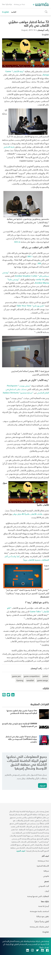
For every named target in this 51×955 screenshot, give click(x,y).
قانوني (46, 876)
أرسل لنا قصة (43, 906)
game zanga (42, 680)
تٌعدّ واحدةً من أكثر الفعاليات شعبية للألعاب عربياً (27, 558)
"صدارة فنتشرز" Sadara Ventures (18, 393)
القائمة (13, 12)
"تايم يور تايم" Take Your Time (31, 306)
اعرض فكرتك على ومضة (39, 926)
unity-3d (40, 279)
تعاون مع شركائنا (42, 916)
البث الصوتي (44, 886)
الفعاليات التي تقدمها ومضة (38, 896)
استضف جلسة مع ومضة (39, 911)
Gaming (19, 680)
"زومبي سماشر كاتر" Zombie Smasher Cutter (25, 274)
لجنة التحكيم (9, 147)
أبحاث (47, 891)
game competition (32, 676)
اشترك (42, 785)
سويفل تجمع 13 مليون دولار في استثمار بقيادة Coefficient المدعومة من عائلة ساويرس (21, 739)
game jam (16, 676)
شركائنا (46, 871)
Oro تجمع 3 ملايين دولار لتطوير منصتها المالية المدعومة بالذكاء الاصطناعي (22, 712)
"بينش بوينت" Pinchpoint (19, 386)
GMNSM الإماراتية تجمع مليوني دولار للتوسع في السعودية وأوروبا (19, 725)
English (5, 12)
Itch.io (17, 242)
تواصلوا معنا (7, 4)
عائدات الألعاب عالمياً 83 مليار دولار (27, 514)
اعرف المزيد (20, 851)
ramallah (30, 680)
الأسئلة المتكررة (43, 866)
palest (45, 676)
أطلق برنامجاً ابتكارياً (42, 921)
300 (39, 263)
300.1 (30, 256)
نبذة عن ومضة (19, 4)
